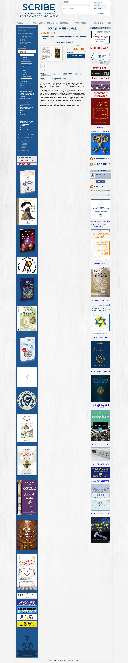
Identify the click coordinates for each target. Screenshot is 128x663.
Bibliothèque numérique (23, 47)
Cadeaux (63, 23)
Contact (108, 22)
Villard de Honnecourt (78, 23)
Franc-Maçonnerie (24, 55)
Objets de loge (52, 23)
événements (98, 22)
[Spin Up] (85, 51)
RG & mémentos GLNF (27, 37)
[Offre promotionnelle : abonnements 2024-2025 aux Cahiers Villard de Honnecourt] (100, 218)
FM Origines (23, 68)
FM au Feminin (24, 74)
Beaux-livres (23, 127)
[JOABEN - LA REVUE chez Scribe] (27, 619)
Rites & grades (23, 81)
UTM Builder (100, 127)
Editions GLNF (24, 30)
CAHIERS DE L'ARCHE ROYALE (100, 406)
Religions (22, 96)
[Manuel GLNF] (100, 401)
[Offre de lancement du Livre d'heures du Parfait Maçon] (100, 368)
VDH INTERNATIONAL (100, 464)
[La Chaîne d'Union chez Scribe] (27, 612)
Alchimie (22, 110)
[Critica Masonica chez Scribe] (27, 626)
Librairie (23, 52)
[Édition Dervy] (100, 460)
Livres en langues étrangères (24, 125)
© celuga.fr (20, 660)
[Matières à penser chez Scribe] (27, 598)
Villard (22, 40)
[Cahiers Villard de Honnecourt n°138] (100, 297)
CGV (50, 660)
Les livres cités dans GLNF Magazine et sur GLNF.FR (26, 122)
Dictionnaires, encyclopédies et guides (26, 90)
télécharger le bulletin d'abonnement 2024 (100, 221)
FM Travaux (23, 72)
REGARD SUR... (100, 263)
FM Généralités (24, 57)
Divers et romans (24, 112)
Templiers (22, 117)
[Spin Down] (85, 52)
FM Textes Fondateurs (26, 61)
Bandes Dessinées (24, 115)
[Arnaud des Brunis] (27, 254)
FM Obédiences (24, 66)
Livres (42, 23)
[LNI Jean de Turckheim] (27, 195)
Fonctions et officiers (25, 129)
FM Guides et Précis (25, 59)
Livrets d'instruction (27, 34)
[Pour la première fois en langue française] (100, 124)
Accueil (20, 22)
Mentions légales (68, 660)
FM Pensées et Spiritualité (26, 63)
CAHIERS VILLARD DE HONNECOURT (100, 225)
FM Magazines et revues (26, 76)
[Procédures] (100, 154)
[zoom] (100, 43)
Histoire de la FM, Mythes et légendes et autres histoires (27, 94)
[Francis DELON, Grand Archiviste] (27, 475)
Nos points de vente (102, 158)
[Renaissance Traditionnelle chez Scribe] (27, 605)
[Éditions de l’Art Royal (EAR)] (27, 331)
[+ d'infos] (100, 441)
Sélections (22, 132)
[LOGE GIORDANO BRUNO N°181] (27, 224)
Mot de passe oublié (100, 13)
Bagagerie (23, 144)
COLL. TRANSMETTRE (100, 481)
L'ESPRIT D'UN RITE (100, 300)
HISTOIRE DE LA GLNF (100, 513)
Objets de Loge (25, 141)
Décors (35, 23)
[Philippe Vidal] (27, 441)
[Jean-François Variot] (27, 589)
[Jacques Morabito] (27, 303)
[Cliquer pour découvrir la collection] (27, 386)
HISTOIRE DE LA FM (100, 444)
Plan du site (76, 660)
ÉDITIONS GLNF (100, 337)
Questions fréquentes (57, 660)
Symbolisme (23, 88)
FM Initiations (23, 70)
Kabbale (22, 85)
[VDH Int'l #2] (100, 477)
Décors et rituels (26, 138)
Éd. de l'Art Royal (26, 43)
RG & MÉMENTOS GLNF (100, 371)
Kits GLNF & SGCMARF (27, 134)
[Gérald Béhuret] (27, 515)
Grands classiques (24, 102)
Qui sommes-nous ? (102, 163)
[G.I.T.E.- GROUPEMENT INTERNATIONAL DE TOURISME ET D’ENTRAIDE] (27, 409)
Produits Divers (25, 150)
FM (22, 78)
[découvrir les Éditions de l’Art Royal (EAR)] (27, 273)
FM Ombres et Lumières (26, 64)
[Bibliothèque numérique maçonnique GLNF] (100, 76)
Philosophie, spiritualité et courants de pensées (26, 108)
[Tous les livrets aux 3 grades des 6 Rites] (100, 90)
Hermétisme (23, 119)
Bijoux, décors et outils (25, 83)
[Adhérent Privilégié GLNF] (100, 66)
